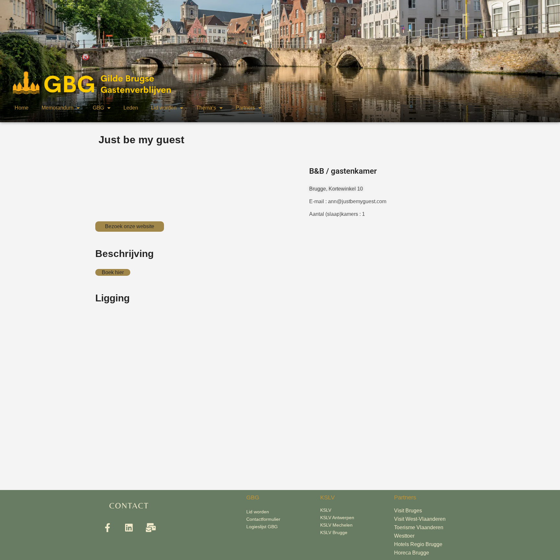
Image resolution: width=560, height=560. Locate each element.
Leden (130, 108)
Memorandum (57, 108)
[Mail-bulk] (150, 527)
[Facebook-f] (107, 527)
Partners (245, 108)
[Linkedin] (129, 527)
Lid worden (164, 108)
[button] (129, 226)
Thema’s (206, 108)
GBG (98, 108)
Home (22, 108)
